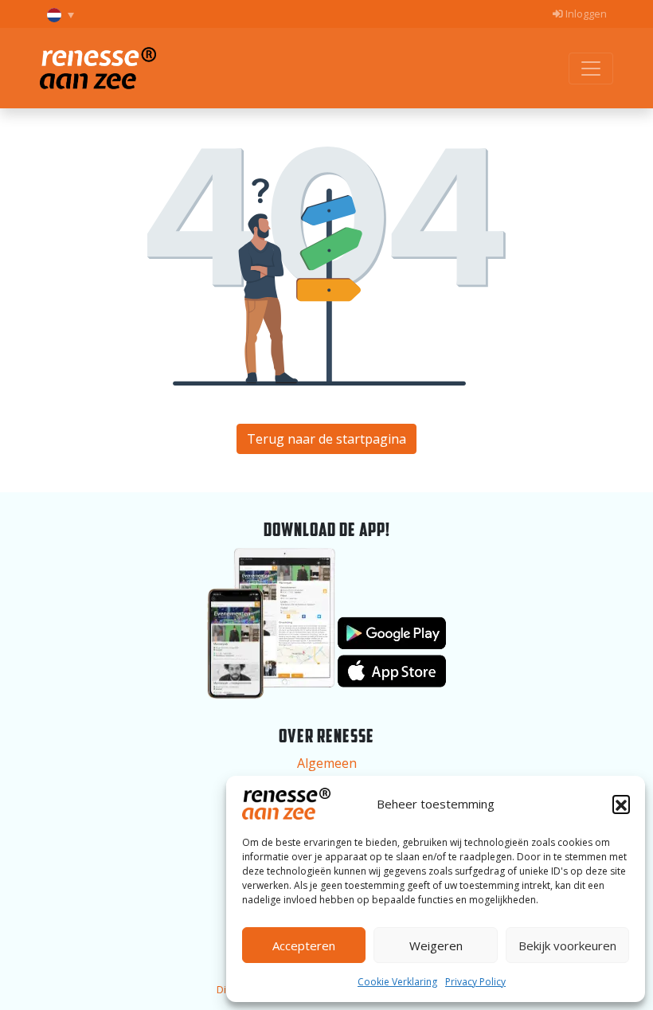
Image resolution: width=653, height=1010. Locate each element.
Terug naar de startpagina (326, 439)
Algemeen (327, 763)
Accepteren (303, 945)
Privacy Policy (475, 981)
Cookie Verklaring (397, 981)
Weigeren (436, 945)
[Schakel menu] (591, 68)
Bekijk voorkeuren (567, 945)
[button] (621, 804)
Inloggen (585, 13)
